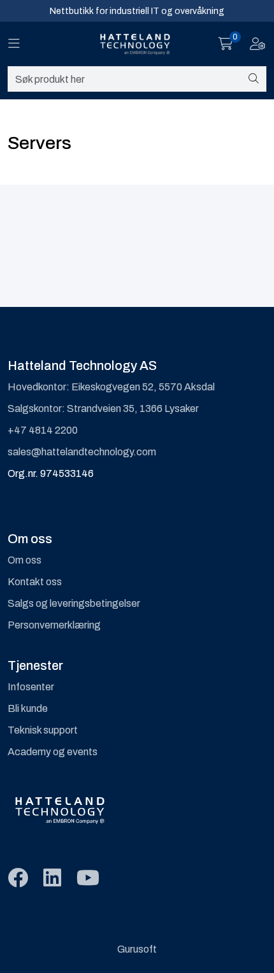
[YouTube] (87, 878)
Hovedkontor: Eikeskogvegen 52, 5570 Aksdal (111, 386)
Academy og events (52, 751)
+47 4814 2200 (43, 430)
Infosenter (31, 686)
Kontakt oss (35, 581)
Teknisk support (43, 730)
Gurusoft (137, 949)
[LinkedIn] (52, 878)
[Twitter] (18, 878)
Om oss (24, 560)
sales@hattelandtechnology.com (82, 451)
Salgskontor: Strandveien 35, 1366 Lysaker (103, 408)
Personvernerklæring (54, 625)
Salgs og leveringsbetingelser (74, 603)
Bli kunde (28, 708)
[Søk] (253, 79)
